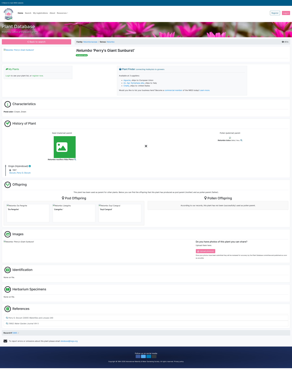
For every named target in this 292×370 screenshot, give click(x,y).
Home (20, 13)
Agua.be (127, 80)
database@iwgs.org (69, 341)
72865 (14, 333)
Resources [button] (62, 13)
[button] (138, 356)
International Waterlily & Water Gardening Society (142, 361)
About (52, 13)
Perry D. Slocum (24, 173)
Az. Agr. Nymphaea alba (134, 83)
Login (8, 76)
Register (275, 13)
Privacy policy (179, 361)
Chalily (126, 86)
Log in (286, 13)
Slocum (13, 173)
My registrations (40, 13)
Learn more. (205, 90)
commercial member (173, 90)
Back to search (37, 41)
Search (28, 13)
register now (37, 76)
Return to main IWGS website (13, 3)
